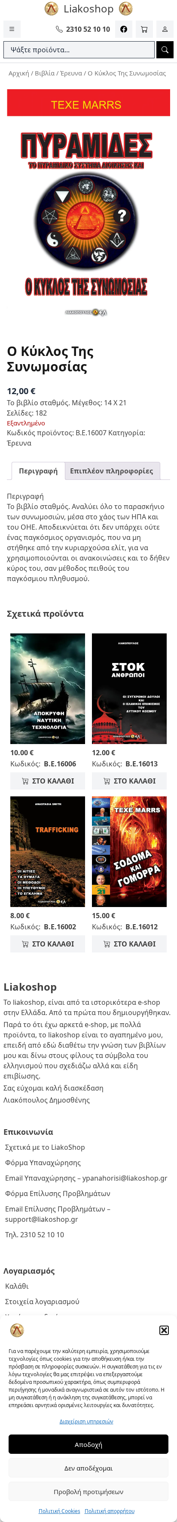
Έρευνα (71, 73)
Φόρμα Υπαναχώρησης (43, 1162)
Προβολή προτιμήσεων (88, 1491)
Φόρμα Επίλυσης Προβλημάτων (57, 1193)
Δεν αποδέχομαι (88, 1468)
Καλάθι (17, 1286)
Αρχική (19, 73)
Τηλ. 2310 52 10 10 (34, 1234)
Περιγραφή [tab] (38, 471)
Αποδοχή (88, 1444)
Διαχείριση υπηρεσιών (86, 1421)
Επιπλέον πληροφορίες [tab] (111, 471)
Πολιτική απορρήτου (109, 1511)
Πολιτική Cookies (59, 1511)
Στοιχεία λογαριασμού (42, 1301)
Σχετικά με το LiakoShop (45, 1147)
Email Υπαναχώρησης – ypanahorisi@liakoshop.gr (86, 1178)
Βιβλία (45, 73)
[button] (164, 1330)
